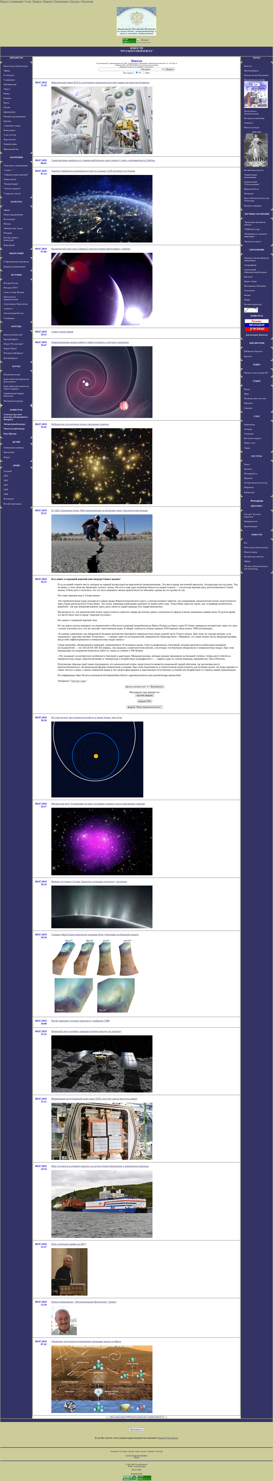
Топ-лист (75, 1)
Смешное (248, 408)
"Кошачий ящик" (11, 184)
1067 (144, 1417)
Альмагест (8, 308)
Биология (248, 277)
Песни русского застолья (255, 398)
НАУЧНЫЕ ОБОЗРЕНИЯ (257, 214)
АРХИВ (16, 465)
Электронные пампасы (14, 447)
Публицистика (10, 84)
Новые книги (9, 130)
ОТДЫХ (257, 381)
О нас (28, 1)
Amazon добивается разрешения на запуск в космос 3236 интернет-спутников (93, 171)
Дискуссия (87, 1)
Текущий (8, 471)
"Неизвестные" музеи (13, 228)
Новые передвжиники (13, 214)
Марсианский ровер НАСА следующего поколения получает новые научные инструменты (100, 82)
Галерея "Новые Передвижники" (136, 1455)
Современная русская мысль (16, 261)
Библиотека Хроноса (253, 351)
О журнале (249, 433)
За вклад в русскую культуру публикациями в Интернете (16, 417)
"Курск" (7, 89)
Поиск (247, 464)
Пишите (37, 1)
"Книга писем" (10, 179)
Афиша (7, 70)
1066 (139, 1417)
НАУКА (256, 58)
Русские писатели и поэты (255, 483)
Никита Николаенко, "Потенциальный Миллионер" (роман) (83, 1302)
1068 (150, 1417)
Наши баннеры (250, 526)
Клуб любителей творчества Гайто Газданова (16, 387)
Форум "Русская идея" (13, 344)
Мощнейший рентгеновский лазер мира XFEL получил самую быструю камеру (94, 1098)
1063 (122, 1417)
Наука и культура (251, 127)
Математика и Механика (255, 286)
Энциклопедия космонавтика (250, 176)
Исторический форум (13, 353)
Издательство (10, 139)
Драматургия (9, 112)
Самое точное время (62, 331)
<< (107, 1417)
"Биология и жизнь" (252, 241)
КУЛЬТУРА (16, 202)
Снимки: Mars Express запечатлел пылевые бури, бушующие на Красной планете (95, 934)
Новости (48, 1)
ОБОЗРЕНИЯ (16, 157)
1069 (155, 1417)
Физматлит (249, 193)
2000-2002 (256, 132)
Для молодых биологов (257, 335)
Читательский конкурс (14, 428)
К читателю (9, 75)
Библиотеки (249, 492)
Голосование (61, 1)
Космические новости (254, 170)
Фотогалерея (9, 219)
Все (245, 543)
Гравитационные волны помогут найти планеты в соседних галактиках (90, 342)
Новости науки (250, 552)
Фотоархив (9, 499)
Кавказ (7, 93)
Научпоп (248, 356)
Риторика (8, 233)
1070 (161, 1417)
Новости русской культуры (16, 66)
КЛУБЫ (16, 366)
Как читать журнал (252, 438)
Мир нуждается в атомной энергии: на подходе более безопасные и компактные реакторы (100, 1166)
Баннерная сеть (251, 521)
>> (166, 1417)
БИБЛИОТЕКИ (256, 343)
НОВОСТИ (257, 534)
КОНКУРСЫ (16, 410)
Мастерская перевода (13, 401)
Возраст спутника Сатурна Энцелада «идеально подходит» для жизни (89, 881)
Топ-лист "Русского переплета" (252, 515)
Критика (7, 121)
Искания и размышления (14, 116)
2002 (6, 480)
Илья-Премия (10, 433)
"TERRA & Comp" (252, 229)
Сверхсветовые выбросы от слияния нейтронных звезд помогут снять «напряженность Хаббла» (103, 160)
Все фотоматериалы (12, 504)
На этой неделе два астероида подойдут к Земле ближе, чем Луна (86, 717)
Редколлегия (249, 424)
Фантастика (9, 452)
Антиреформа (250, 265)
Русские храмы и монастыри (11, 238)
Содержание (16, 1)
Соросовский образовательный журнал (255, 270)
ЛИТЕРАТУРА (16, 58)
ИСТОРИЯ (16, 275)
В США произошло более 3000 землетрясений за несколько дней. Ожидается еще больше (99, 510)
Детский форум (10, 358)
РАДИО (256, 364)
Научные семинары (252, 206)
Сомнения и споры (12, 125)
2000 (6, 489)
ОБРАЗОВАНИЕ (256, 250)
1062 (117, 1417)
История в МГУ (11, 287)
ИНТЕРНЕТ (257, 506)
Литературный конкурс (14, 424)
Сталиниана (9, 318)
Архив (137, 1451)
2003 (6, 476)
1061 (111, 1417)
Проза (6, 103)
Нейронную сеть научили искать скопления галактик (80, 424)
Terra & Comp (78, 681)
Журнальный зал (11, 149)
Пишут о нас (249, 443)
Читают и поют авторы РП (256, 373)
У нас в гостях (10, 135)
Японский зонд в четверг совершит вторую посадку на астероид (86, 1031)
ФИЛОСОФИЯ (16, 253)
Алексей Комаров (140, 1466)
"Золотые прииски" (12, 188)
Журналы (248, 478)
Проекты (248, 469)
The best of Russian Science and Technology (256, 567)
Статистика (151, 1451)
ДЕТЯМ (16, 442)
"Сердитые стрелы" (12, 193)
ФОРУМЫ (16, 326)
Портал (4, 1)
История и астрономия (254, 118)
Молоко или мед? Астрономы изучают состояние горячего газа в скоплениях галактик (98, 803)
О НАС (257, 416)
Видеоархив (9, 245)
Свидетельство (132, 63)
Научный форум (11, 339)
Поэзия (7, 107)
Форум (7, 457)
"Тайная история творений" (16, 175)
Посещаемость (250, 473)
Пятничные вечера (12, 374)
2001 (6, 485)
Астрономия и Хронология (15, 304)
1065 (133, 1417)
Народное (248, 403)
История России (11, 283)
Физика (247, 295)
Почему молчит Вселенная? (256, 75)
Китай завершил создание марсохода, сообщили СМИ (80, 1020)
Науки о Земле (250, 281)
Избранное (249, 487)
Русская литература (253, 304)
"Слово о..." (9, 170)
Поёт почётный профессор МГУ (68, 1244)
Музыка (7, 224)
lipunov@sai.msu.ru (168, 1438)
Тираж (247, 448)
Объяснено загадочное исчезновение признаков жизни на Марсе (86, 1341)
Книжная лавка (10, 144)
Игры (246, 394)
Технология (249, 290)
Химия (247, 300)
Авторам (248, 429)
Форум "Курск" (10, 348)
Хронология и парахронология (11, 298)
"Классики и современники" (16, 165)
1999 (6, 494)
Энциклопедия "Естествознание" (252, 183)
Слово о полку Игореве (14, 292)
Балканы (7, 98)
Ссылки (143, 1451)
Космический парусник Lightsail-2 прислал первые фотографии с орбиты (90, 248)
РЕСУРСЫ (257, 456)
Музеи (247, 389)
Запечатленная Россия (13, 313)
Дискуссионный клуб (13, 334)
